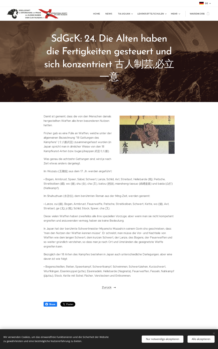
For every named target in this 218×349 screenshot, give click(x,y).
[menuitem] (97, 14)
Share (52, 304)
